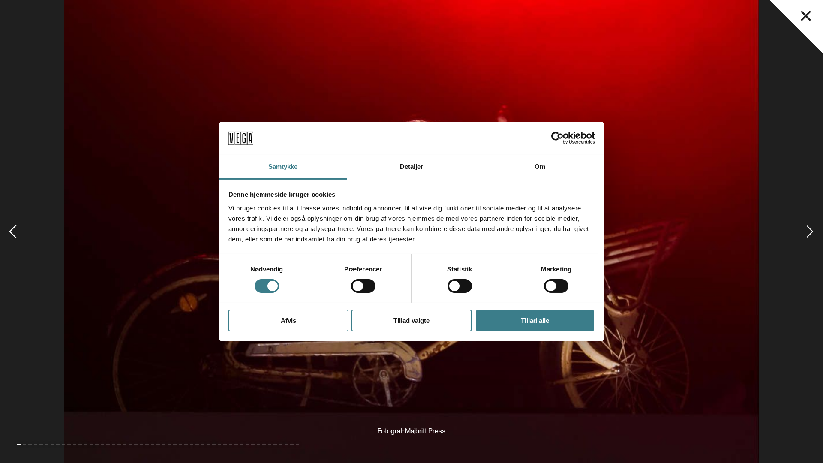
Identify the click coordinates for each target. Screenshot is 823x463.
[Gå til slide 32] (191, 444)
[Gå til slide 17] (108, 444)
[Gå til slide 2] (24, 444)
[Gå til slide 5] (41, 444)
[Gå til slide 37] (219, 444)
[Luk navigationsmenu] (806, 15)
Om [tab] (540, 166)
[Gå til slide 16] (102, 444)
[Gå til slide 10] (69, 444)
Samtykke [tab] (283, 166)
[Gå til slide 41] (241, 444)
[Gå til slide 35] (208, 444)
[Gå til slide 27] (163, 444)
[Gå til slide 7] (52, 444)
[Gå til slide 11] (74, 444)
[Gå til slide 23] (141, 444)
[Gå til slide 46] (269, 444)
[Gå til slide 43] (253, 444)
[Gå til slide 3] (30, 444)
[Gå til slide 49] (286, 444)
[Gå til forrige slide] (13, 231)
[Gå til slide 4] (35, 444)
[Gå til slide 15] (97, 444)
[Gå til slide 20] (124, 444)
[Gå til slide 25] (152, 444)
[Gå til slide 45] (264, 444)
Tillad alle (535, 320)
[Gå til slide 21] (130, 444)
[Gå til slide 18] (113, 444)
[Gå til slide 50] (292, 444)
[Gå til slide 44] (258, 444)
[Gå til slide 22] (136, 444)
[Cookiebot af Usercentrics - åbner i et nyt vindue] (557, 138)
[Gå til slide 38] (225, 444)
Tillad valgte (411, 320)
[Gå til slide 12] (80, 444)
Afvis (288, 320)
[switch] (363, 286)
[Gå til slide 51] (297, 444)
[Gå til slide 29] (175, 444)
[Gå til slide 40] (236, 444)
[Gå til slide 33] (197, 444)
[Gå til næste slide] (810, 231)
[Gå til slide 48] (280, 444)
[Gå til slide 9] (63, 444)
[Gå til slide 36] (214, 444)
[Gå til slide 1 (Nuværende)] (19, 444)
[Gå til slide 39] (230, 444)
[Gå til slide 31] (186, 444)
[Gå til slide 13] (85, 444)
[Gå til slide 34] (202, 444)
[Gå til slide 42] (247, 444)
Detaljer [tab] (412, 166)
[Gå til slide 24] (147, 444)
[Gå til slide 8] (58, 444)
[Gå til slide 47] (275, 444)
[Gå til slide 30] (180, 444)
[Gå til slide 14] (91, 444)
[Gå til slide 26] (158, 444)
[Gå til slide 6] (46, 444)
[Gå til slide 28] (169, 444)
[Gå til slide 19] (119, 444)
